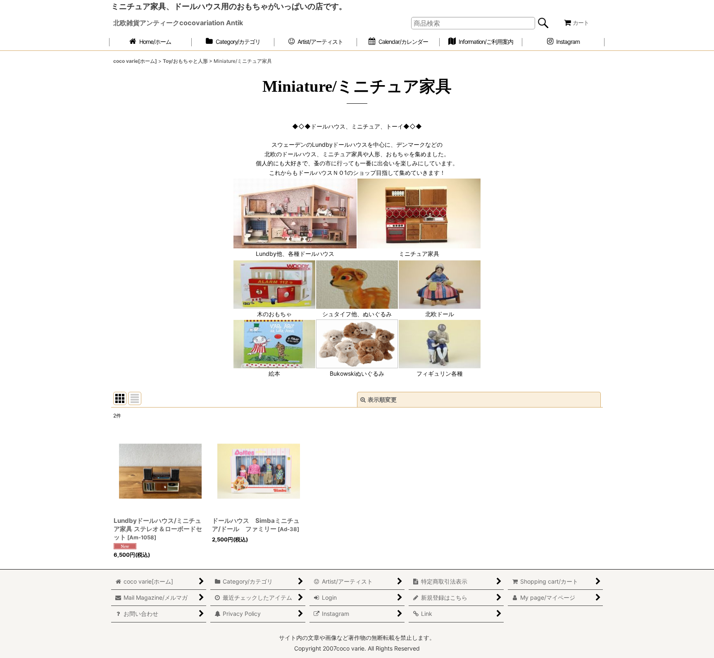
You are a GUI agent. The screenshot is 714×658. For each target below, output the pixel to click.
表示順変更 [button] (382, 399)
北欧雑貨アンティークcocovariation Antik (178, 23)
